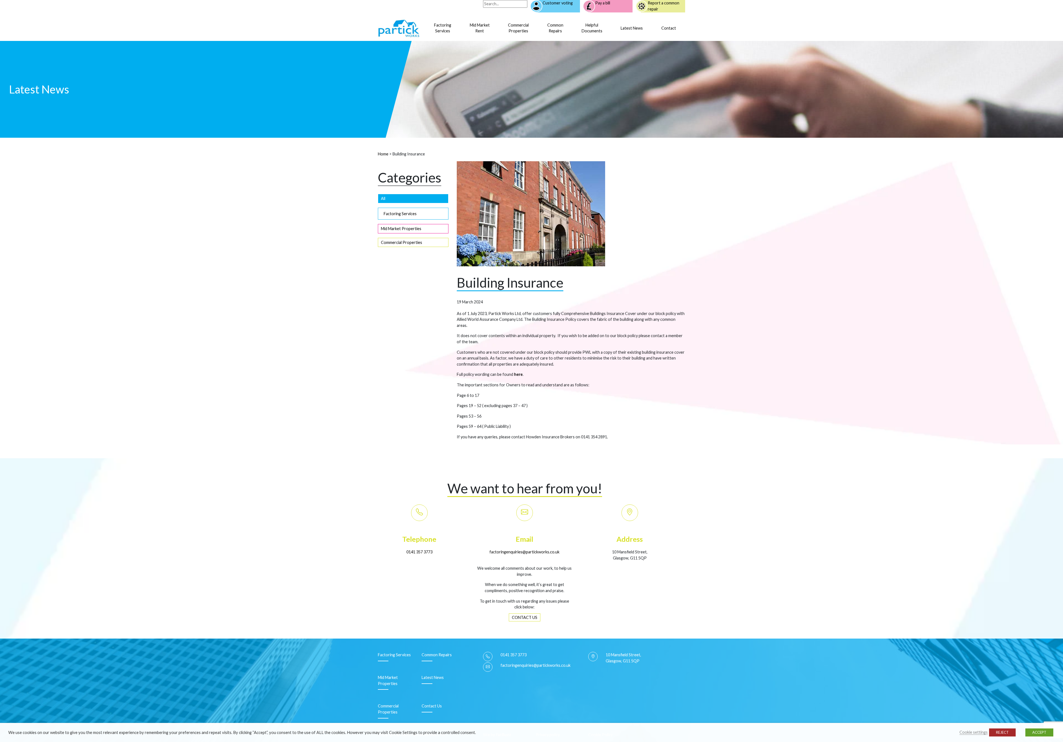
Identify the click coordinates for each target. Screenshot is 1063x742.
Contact (668, 28)
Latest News (632, 28)
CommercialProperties (518, 28)
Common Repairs (437, 654)
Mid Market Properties (401, 228)
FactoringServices (442, 28)
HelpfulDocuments (592, 28)
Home (383, 154)
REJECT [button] (1002, 732)
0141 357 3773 (419, 552)
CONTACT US (524, 617)
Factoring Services (400, 213)
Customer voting (558, 3)
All (383, 198)
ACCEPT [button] (1039, 732)
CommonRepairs (555, 28)
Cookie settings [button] (973, 732)
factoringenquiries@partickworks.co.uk (524, 552)
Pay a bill (602, 3)
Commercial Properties (401, 242)
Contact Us (432, 706)
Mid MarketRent (480, 28)
